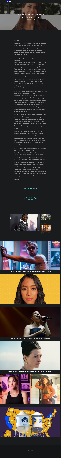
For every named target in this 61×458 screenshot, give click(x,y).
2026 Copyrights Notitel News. (17, 452)
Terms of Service (42, 452)
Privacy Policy (35, 452)
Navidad (48, 452)
